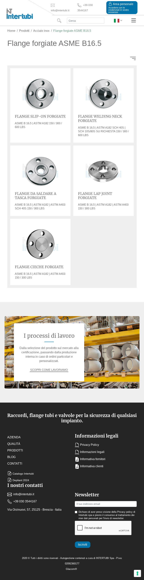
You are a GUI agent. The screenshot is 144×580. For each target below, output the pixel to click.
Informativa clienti (91, 466)
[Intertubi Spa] (20, 13)
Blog (11, 457)
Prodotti (24, 30)
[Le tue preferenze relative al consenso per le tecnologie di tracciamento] (137, 573)
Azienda (14, 437)
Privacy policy (125, 512)
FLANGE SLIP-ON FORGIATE (40, 116)
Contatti (14, 463)
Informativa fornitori (92, 459)
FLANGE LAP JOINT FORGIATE (95, 195)
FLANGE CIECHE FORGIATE (39, 267)
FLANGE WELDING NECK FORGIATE (100, 118)
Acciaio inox (41, 30)
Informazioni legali (92, 452)
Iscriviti (82, 544)
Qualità (13, 443)
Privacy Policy (89, 444)
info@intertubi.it (23, 494)
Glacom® (71, 568)
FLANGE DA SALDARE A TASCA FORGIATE (35, 195)
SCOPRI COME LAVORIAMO (49, 369)
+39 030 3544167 (25, 501)
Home (11, 30)
